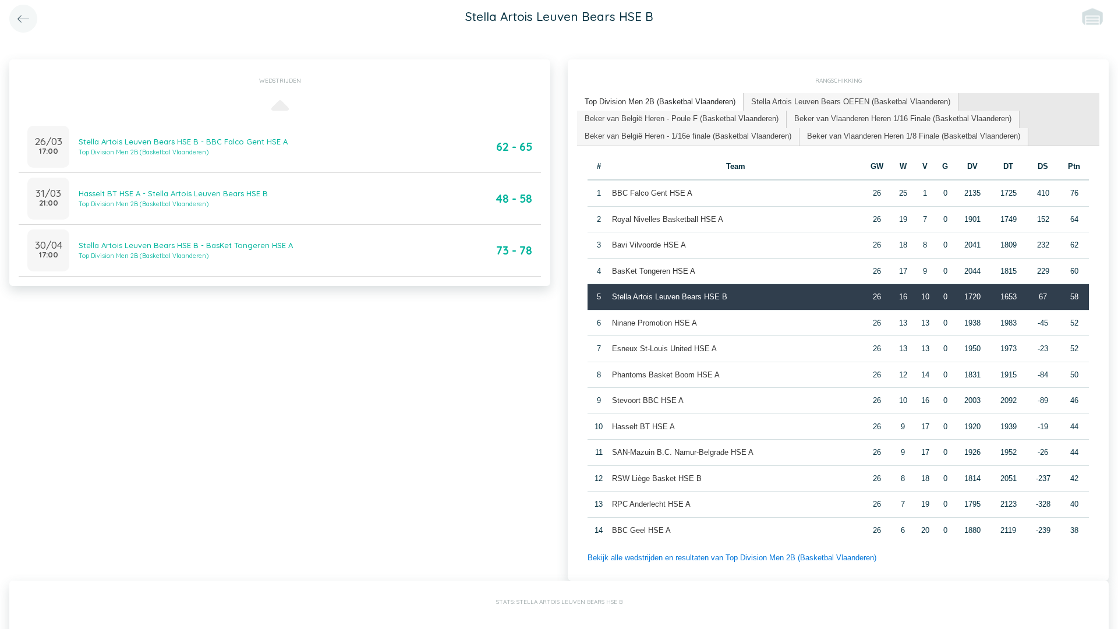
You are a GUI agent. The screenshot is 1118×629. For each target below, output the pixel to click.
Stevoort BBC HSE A (648, 400)
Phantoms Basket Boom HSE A (666, 374)
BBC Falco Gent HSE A (652, 193)
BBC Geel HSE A (641, 530)
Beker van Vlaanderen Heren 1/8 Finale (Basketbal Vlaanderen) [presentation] (913, 136)
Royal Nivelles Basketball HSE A (667, 219)
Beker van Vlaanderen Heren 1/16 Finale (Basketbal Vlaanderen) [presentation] (902, 118)
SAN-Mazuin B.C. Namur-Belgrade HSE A (682, 452)
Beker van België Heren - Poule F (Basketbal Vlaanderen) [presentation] (682, 118)
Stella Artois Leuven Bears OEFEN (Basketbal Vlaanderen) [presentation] (850, 101)
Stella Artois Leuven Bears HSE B (669, 296)
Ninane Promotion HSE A (654, 323)
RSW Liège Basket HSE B (657, 478)
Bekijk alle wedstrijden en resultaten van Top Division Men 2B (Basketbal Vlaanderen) (732, 557)
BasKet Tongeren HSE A (653, 271)
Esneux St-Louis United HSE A (664, 348)
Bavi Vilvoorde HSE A (649, 245)
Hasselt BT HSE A (643, 426)
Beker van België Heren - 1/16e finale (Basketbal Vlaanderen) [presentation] (688, 136)
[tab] (660, 102)
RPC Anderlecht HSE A (651, 504)
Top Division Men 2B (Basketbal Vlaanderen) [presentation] (660, 101)
